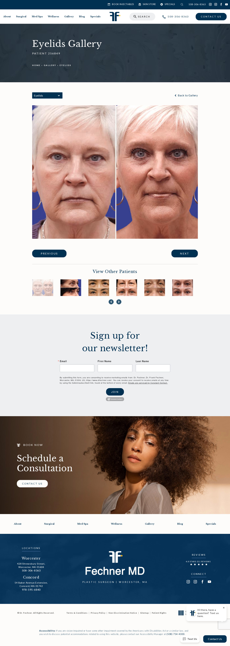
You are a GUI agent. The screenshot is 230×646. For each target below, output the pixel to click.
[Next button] (118, 301)
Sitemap (144, 613)
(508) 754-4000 (176, 634)
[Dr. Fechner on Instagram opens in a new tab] (210, 4)
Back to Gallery (187, 95)
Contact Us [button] (215, 638)
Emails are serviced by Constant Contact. (148, 382)
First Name (104, 361)
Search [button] (144, 16)
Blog (82, 16)
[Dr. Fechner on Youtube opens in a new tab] (226, 4)
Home (36, 65)
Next (184, 253)
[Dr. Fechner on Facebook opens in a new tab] (221, 4)
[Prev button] (111, 301)
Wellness (53, 16)
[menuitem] (210, 4)
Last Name (142, 361)
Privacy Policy (98, 613)
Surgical (21, 16)
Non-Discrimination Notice (123, 613)
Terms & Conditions (77, 613)
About (7, 16)
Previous (49, 253)
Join (115, 392)
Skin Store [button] (149, 4)
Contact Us (211, 16)
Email (63, 361)
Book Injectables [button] (123, 4)
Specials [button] (170, 4)
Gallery (69, 16)
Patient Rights (159, 613)
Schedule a (45, 463)
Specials (95, 16)
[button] (183, 4)
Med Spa (37, 16)
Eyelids (65, 65)
